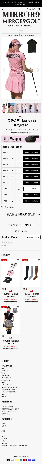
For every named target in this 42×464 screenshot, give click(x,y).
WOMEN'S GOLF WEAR (9, 387)
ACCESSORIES (6, 380)
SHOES (3, 382)
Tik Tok (3, 436)
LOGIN (3, 424)
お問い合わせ (5, 414)
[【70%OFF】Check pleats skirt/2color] (10, 320)
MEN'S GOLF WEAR (8, 389)
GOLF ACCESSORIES (8, 392)
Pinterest (4, 443)
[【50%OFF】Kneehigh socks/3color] (31, 273)
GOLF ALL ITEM (6, 385)
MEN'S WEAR (6, 378)
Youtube (4, 438)
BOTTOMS (5, 375)
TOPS (3, 373)
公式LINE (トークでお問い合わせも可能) (14, 445)
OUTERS (4, 368)
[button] (38, 70)
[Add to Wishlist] (18, 260)
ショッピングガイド (8, 406)
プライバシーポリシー (8, 411)
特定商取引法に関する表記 (10, 409)
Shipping (14, 133)
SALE (3, 394)
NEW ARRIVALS (6, 366)
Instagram (4, 441)
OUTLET (4, 396)
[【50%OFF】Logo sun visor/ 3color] (10, 273)
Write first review (33, 237)
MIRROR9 (26, 456)
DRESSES (4, 371)
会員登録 (4, 426)
